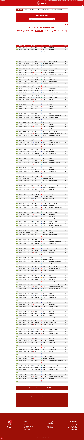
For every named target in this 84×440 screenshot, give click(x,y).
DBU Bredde (26, 421)
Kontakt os (26, 424)
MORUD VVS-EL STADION (53, 97)
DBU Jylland (74, 424)
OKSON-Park (51, 99)
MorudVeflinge (45, 63)
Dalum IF (44, 47)
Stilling (20, 30)
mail (41, 387)
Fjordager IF (45, 70)
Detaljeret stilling (28, 30)
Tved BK (36, 63)
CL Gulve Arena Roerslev (53, 81)
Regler (64, 30)
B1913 (36, 49)
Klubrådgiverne (27, 423)
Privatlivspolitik (27, 429)
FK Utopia (36, 65)
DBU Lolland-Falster (72, 427)
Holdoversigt (47, 30)
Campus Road (51, 49)
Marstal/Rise (45, 74)
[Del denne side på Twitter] (67, 24)
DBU (76, 420)
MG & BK (44, 65)
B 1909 (44, 61)
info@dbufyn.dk (50, 426)
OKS (43, 49)
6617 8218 (49, 387)
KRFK (36, 61)
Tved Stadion (51, 63)
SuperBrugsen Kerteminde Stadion (55, 115)
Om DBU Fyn (26, 427)
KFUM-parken (51, 47)
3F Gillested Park (52, 72)
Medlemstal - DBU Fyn (28, 426)
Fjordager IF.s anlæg (52, 88)
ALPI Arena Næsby (52, 144)
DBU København (73, 426)
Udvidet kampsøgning (56, 9)
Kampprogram (39, 30)
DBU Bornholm (73, 421)
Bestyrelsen (26, 420)
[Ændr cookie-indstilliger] (1, 438)
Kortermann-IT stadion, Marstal (54, 92)
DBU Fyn (75, 423)
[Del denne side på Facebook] (65, 24)
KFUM (36, 47)
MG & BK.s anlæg (52, 79)
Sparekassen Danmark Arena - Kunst (55, 207)
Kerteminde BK (37, 115)
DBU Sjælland (74, 429)
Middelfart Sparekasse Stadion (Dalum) (56, 74)
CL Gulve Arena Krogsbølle (53, 61)
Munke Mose (51, 65)
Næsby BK (44, 81)
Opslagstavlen (56, 30)
